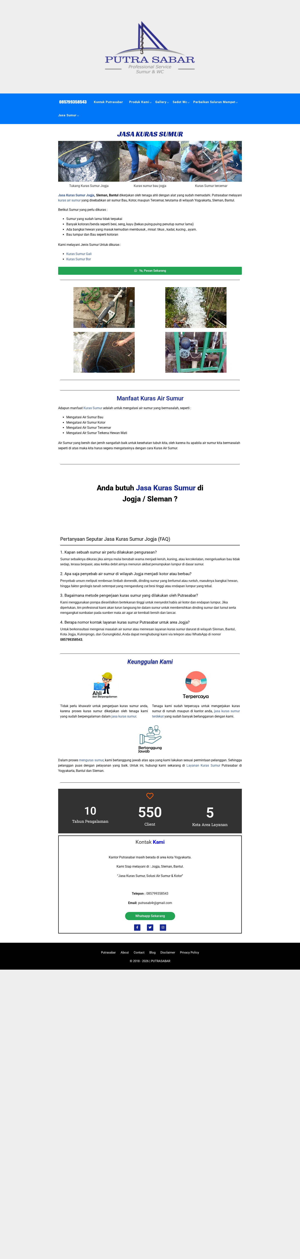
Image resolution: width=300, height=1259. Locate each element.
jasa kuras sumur (123, 716)
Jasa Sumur (67, 115)
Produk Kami (139, 102)
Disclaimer (167, 952)
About (125, 952)
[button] (62, 164)
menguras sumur (91, 760)
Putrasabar (108, 952)
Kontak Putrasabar (108, 102)
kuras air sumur (69, 200)
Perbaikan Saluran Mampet (214, 102)
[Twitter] (150, 927)
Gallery (161, 102)
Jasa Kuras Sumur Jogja (76, 195)
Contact (139, 952)
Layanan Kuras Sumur (203, 765)
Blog (152, 952)
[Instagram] (163, 927)
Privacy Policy (189, 952)
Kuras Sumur (92, 408)
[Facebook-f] (137, 927)
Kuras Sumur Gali (79, 254)
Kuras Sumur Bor (78, 259)
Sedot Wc (180, 102)
